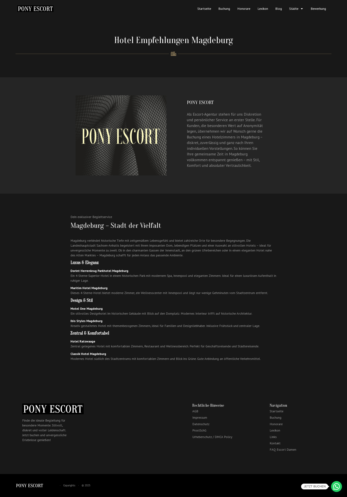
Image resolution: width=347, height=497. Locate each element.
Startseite (204, 9)
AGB (195, 411)
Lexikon (263, 9)
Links (273, 437)
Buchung (224, 9)
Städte (293, 9)
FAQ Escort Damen (283, 449)
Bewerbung (318, 9)
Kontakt (275, 443)
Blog (278, 9)
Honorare (243, 9)
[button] (336, 486)
